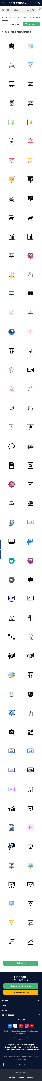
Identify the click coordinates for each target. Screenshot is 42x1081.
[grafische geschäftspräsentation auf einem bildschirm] (30, 427)
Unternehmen (8, 1015)
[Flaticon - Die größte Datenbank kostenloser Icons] (18, 3)
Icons (4, 17)
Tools (5, 1006)
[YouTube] (32, 1026)
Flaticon (21, 1077)
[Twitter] (15, 1026)
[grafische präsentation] (11, 84)
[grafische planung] (11, 275)
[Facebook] (10, 1026)
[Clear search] (28, 10)
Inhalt (5, 1001)
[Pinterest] (21, 1026)
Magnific (12, 1077)
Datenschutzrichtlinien (13, 1047)
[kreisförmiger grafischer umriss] (11, 446)
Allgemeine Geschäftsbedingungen (21, 1045)
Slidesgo (30, 1077)
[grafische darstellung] (11, 46)
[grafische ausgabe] (11, 599)
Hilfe (4, 1010)
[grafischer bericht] (11, 103)
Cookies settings (33, 1049)
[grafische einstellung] (30, 256)
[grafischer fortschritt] (11, 808)
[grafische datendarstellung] (30, 275)
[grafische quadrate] (11, 637)
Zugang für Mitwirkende (21, 986)
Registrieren (21, 1039)
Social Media (21, 1020)
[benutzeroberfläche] (30, 46)
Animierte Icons (24, 17)
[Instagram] (27, 1026)
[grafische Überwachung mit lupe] (30, 370)
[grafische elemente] (11, 484)
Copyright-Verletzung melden (15, 1049)
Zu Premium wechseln (21, 992)
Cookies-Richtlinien (31, 1047)
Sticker (12, 17)
